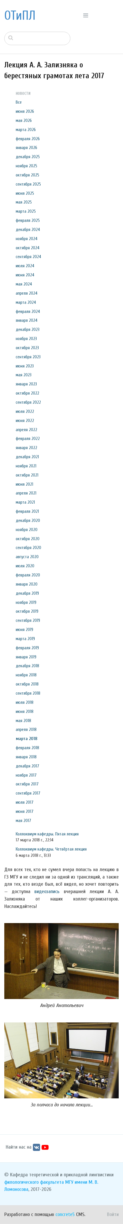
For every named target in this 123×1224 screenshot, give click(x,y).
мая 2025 (24, 202)
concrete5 (65, 1214)
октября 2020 (27, 538)
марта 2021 (25, 502)
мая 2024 (24, 284)
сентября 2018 (28, 693)
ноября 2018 (26, 675)
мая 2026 (24, 120)
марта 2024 (26, 302)
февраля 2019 (27, 647)
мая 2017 (23, 820)
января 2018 (26, 756)
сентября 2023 (28, 356)
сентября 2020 (28, 547)
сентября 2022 (28, 402)
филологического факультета (34, 1182)
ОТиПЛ (19, 15)
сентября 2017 (28, 793)
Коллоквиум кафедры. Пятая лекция (47, 834)
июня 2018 (24, 711)
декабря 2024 (28, 229)
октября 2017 (27, 784)
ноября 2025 (26, 165)
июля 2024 (25, 265)
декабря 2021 (27, 456)
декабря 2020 (28, 520)
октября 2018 (27, 684)
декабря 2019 (27, 593)
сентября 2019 (28, 620)
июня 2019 (24, 629)
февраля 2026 (28, 138)
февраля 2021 (27, 511)
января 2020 (26, 584)
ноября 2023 (26, 338)
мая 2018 (23, 720)
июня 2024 (25, 275)
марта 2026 (26, 129)
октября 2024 (27, 247)
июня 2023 (25, 366)
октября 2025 (27, 175)
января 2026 (26, 147)
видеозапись (46, 892)
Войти (113, 1214)
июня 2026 (25, 111)
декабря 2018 (27, 665)
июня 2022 (25, 420)
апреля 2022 (26, 429)
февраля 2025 (28, 220)
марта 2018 (26, 738)
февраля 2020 (28, 575)
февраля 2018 (27, 747)
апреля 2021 (26, 493)
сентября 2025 (28, 184)
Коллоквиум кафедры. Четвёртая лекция (51, 849)
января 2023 (26, 384)
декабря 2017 (27, 766)
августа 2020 (27, 556)
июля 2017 (24, 802)
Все (19, 102)
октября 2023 (27, 347)
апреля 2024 (26, 293)
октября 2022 (27, 393)
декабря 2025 (28, 156)
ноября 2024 (26, 238)
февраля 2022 (28, 438)
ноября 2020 (26, 529)
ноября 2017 (26, 775)
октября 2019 (27, 611)
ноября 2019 (26, 602)
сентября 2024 (28, 256)
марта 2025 (26, 211)
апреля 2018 (26, 729)
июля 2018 (24, 702)
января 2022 (26, 447)
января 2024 (26, 320)
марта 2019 (25, 638)
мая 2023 (23, 374)
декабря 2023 (27, 329)
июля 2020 (25, 565)
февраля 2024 (28, 311)
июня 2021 (24, 484)
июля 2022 (25, 411)
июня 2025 (25, 193)
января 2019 (26, 657)
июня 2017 (24, 811)
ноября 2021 (26, 466)
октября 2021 (27, 475)
